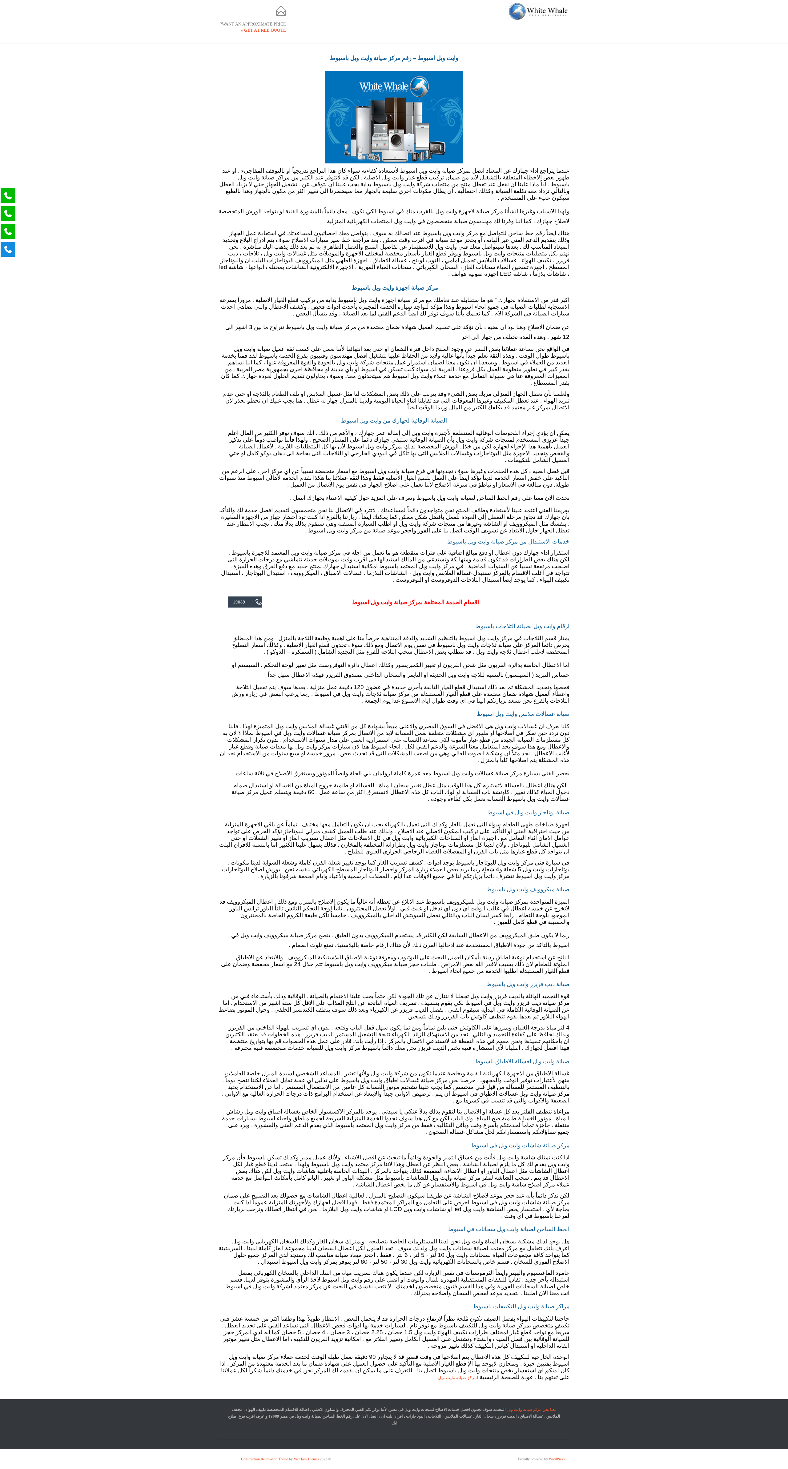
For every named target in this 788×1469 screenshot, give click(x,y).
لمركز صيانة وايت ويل (458, 1377)
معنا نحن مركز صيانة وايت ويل (532, 1409)
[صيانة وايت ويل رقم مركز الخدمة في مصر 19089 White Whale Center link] (538, 11)
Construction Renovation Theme (264, 1459)
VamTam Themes (306, 1459)
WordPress (557, 1459)
